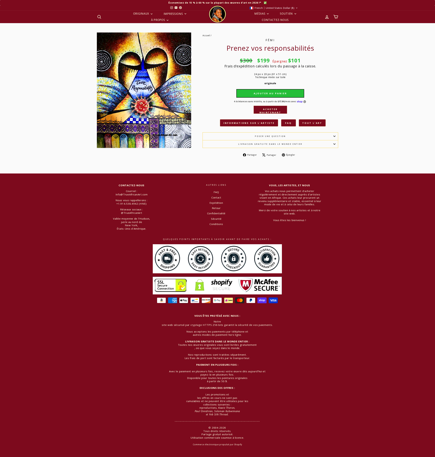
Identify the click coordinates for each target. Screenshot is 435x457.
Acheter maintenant (270, 111)
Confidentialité (216, 213)
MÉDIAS (260, 13)
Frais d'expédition (239, 66)
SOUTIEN (287, 13)
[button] (273, 8)
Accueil (206, 35)
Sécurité (216, 218)
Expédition (216, 202)
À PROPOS (158, 20)
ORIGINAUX (141, 13)
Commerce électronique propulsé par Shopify (217, 444)
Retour (216, 208)
